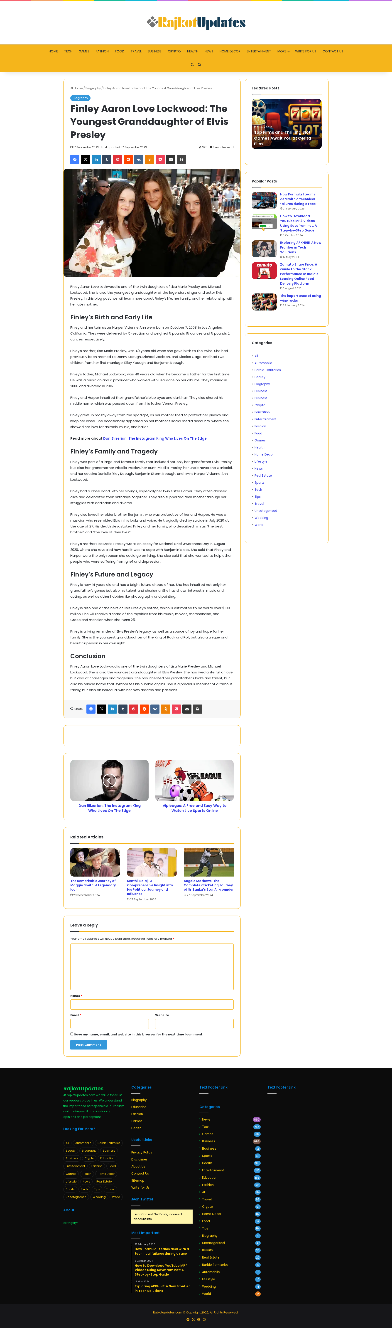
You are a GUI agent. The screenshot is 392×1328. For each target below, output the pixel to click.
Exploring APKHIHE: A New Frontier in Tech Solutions (300, 247)
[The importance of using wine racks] (264, 301)
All (256, 356)
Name (76, 996)
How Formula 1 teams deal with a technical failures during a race (298, 199)
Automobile (263, 363)
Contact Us (333, 51)
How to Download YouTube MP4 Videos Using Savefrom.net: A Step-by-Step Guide (298, 223)
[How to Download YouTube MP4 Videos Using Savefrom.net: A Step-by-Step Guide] (264, 222)
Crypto (174, 51)
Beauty (260, 377)
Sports (260, 482)
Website (162, 1015)
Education (262, 412)
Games (84, 51)
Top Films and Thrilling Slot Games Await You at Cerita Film (282, 137)
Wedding (261, 518)
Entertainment (259, 51)
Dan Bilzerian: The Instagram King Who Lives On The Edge (155, 438)
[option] (287, 124)
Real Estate (263, 475)
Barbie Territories (268, 370)
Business (155, 51)
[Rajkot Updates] (196, 22)
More (281, 51)
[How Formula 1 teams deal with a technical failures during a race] (264, 200)
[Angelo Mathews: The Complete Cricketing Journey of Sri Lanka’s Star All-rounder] (209, 862)
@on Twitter (142, 1199)
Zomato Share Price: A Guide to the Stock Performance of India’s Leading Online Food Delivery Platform (299, 274)
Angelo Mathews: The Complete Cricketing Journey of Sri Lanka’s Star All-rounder (209, 885)
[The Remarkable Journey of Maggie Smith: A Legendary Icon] (95, 862)
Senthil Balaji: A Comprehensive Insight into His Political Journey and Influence (150, 887)
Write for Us (305, 51)
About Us (138, 1166)
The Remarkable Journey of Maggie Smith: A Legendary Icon (93, 885)
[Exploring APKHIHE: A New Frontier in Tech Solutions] (264, 248)
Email (75, 1015)
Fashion (102, 51)
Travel (136, 51)
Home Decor (230, 51)
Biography (93, 88)
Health (192, 51)
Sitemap (137, 1180)
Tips (258, 497)
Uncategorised (266, 511)
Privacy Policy (141, 1152)
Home (53, 51)
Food (119, 51)
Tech (68, 51)
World (259, 525)
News (209, 51)
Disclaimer (139, 1159)
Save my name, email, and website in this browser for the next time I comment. (138, 1034)
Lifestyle (261, 461)
